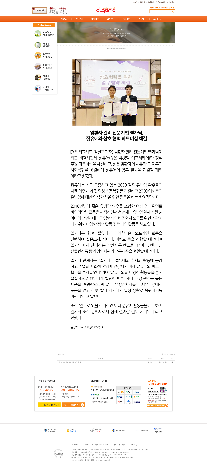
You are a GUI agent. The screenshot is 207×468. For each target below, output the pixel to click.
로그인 (135, 2)
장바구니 (151, 2)
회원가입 (142, 2)
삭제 (63, 354)
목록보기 (172, 354)
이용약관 (75, 444)
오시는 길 (157, 18)
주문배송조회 (160, 2)
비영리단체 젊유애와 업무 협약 (71, 362)
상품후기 (79, 18)
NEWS (141, 18)
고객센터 (110, 18)
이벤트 (64, 18)
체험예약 (95, 18)
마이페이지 (170, 2)
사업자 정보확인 (119, 444)
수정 (59, 354)
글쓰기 (166, 354)
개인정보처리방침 (101, 444)
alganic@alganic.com (122, 452)
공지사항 (126, 18)
